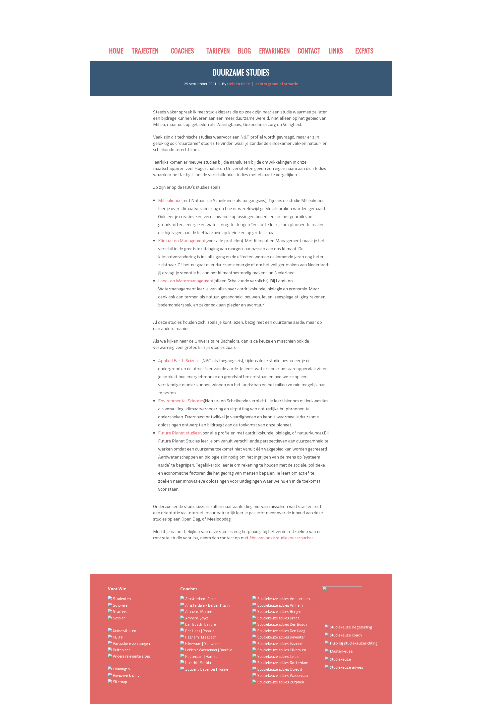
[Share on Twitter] (177, 557)
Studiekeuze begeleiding (351, 626)
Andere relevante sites (131, 656)
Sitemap (120, 682)
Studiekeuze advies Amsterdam (283, 599)
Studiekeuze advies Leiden (278, 656)
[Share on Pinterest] (204, 557)
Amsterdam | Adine (200, 599)
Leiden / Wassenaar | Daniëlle (208, 650)
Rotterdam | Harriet (201, 656)
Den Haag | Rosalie (199, 631)
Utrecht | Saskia (198, 663)
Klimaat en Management (182, 240)
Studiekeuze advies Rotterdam (282, 663)
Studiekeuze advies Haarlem (280, 644)
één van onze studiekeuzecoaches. (282, 537)
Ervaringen (121, 669)
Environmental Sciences (181, 400)
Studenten (122, 599)
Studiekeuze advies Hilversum (281, 650)
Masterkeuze (341, 651)
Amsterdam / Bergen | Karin (207, 605)
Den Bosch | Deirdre (200, 624)
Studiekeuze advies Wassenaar (283, 675)
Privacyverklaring (126, 675)
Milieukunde (170, 200)
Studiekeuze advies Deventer (281, 637)
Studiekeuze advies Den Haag (281, 631)
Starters (120, 611)
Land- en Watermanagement (186, 280)
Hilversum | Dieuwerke (202, 644)
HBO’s (118, 637)
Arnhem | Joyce (197, 618)
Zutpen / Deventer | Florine (206, 669)
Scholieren (121, 605)
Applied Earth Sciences (180, 360)
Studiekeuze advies (346, 667)
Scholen (119, 618)
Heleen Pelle (238, 84)
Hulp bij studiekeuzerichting (354, 643)
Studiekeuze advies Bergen (279, 611)
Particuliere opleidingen (131, 643)
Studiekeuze (340, 659)
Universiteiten (124, 630)
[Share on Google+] (186, 557)
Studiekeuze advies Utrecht (280, 669)
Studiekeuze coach (346, 634)
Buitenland (122, 650)
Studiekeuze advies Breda (278, 618)
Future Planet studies (178, 432)
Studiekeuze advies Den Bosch (282, 624)
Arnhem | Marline (198, 611)
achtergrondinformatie (276, 84)
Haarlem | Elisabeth (200, 637)
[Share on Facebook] (168, 557)
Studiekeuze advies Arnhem (280, 605)
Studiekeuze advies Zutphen (280, 682)
